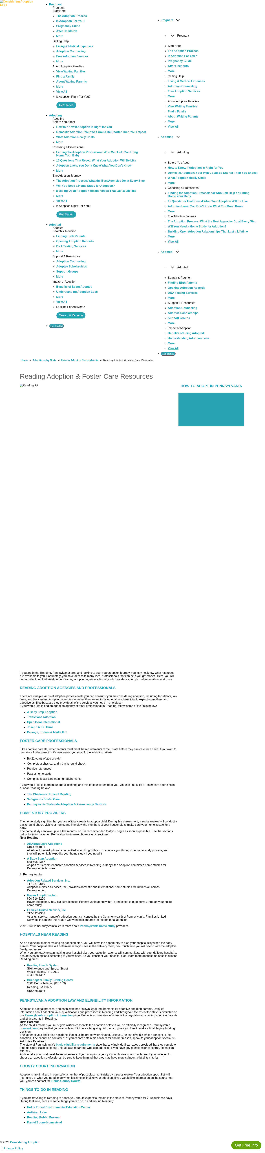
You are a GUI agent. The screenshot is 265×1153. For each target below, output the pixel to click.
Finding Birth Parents (70, 236)
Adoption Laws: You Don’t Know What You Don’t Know (93, 165)
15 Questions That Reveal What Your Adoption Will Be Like (96, 160)
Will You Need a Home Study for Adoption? (85, 185)
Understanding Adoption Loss (77, 291)
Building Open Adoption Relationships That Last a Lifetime (96, 190)
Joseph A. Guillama (40, 727)
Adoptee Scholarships (71, 266)
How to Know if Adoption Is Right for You (84, 127)
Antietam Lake (37, 1112)
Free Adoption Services (72, 56)
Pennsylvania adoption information (49, 1015)
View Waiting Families (71, 71)
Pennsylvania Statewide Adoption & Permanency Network (66, 804)
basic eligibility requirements (75, 1044)
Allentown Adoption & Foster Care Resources (211, 422)
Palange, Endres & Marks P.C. (47, 732)
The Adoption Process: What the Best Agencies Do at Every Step (100, 180)
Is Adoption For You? (70, 21)
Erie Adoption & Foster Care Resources (207, 396)
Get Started (66, 105)
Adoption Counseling (71, 51)
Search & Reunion (71, 315)
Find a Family (65, 76)
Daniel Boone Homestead (44, 1122)
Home (24, 360)
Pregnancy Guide (68, 26)
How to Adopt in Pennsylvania (79, 360)
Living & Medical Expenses (74, 46)
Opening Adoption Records (75, 241)
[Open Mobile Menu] (39, 179)
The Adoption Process (71, 15)
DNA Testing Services (71, 246)
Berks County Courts (65, 1081)
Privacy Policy (13, 1148)
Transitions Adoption (41, 717)
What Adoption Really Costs (75, 137)
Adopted (55, 224)
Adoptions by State (44, 360)
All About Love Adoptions (44, 843)
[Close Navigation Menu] (156, 5)
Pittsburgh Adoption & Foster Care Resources (211, 414)
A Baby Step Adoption (42, 712)
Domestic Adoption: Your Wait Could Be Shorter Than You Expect (101, 132)
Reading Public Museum (43, 1117)
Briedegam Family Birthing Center (50, 980)
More (59, 36)
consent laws (29, 1028)
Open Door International (43, 722)
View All (61, 91)
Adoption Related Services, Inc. (48, 880)
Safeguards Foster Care (43, 799)
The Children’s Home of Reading (49, 794)
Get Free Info (246, 1145)
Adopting (55, 115)
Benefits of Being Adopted (74, 286)
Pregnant (55, 4)
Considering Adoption (25, 1142)
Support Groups (67, 271)
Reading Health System (43, 965)
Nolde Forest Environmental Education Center (58, 1107)
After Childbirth (66, 31)
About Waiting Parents (71, 81)
